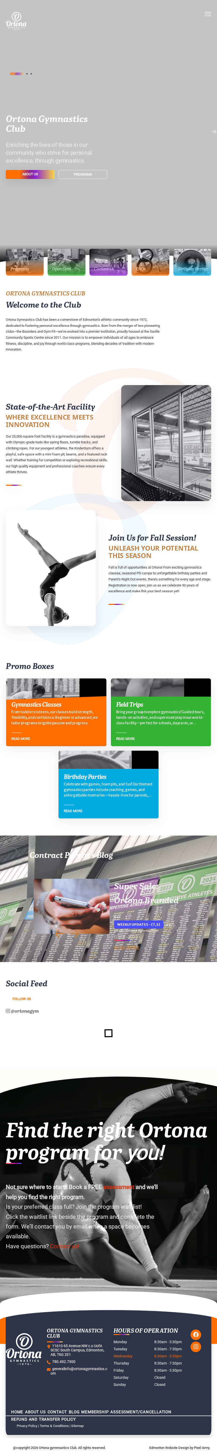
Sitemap (77, 1426)
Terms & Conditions (54, 1426)
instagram (196, 1347)
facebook (196, 1334)
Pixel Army (201, 1448)
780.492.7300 (63, 1362)
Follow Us (21, 999)
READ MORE (127, 947)
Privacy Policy (27, 1426)
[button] (208, 21)
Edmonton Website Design (169, 1448)
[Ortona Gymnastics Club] (34, 21)
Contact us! (64, 1246)
